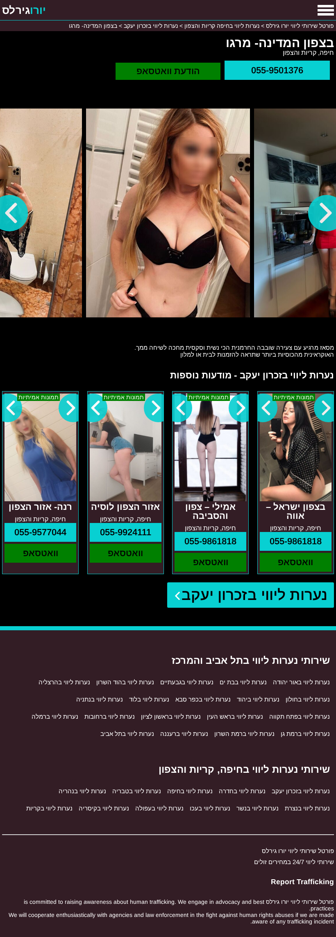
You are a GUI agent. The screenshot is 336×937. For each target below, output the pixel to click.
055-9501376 (277, 70)
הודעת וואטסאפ (168, 71)
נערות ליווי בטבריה (136, 791)
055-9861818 (296, 541)
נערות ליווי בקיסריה (104, 808)
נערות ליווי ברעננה (184, 733)
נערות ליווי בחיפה (190, 791)
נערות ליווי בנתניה (99, 699)
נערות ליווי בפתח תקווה (299, 716)
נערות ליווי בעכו (210, 808)
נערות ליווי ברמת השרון (244, 733)
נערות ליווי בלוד (149, 699)
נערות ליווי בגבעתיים (186, 682)
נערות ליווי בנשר (257, 808)
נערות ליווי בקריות (49, 808)
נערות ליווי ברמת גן (305, 733)
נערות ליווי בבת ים (243, 682)
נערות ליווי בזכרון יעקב (255, 594)
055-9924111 (125, 532)
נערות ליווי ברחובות (109, 716)
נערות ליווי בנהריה (82, 791)
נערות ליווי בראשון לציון (171, 716)
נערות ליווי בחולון (308, 699)
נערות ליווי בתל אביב (127, 733)
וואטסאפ (295, 562)
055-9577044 (40, 532)
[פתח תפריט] (326, 10)
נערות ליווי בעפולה (159, 808)
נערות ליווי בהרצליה (64, 682)
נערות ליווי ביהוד (258, 699)
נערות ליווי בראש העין (235, 716)
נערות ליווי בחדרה (242, 791)
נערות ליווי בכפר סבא (203, 699)
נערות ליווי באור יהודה (301, 682)
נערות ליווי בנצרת (307, 808)
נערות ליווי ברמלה (55, 716)
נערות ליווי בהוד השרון (125, 682)
